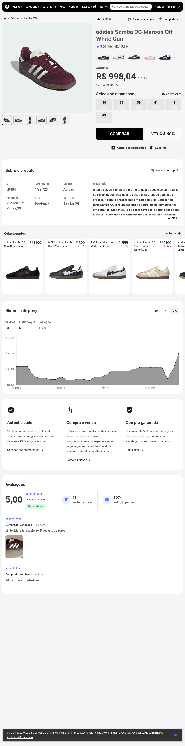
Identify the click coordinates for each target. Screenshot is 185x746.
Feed (63, 6)
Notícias (105, 6)
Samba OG (30, 18)
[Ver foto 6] (65, 120)
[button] (104, 46)
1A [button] (164, 311)
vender (159, 6)
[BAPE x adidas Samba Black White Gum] (134, 57)
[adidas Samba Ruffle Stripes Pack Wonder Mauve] (149, 57)
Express (89, 6)
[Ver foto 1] (7, 120)
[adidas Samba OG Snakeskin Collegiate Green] (103, 57)
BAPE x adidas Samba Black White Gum (60, 244)
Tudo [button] (174, 311)
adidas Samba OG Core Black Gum (14, 244)
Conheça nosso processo (25, 450)
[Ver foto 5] (53, 120)
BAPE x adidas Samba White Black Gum (104, 244)
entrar (174, 7)
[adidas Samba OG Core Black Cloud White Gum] (165, 57)
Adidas (14, 18)
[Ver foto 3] (30, 120)
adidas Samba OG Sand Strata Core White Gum (144, 246)
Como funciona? (78, 460)
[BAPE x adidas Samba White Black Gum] (118, 57)
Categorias (32, 6)
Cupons (73, 6)
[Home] (7, 6)
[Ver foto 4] (41, 120)
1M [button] (156, 311)
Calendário (49, 6)
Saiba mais (135, 450)
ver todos (173, 233)
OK (176, 735)
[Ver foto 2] (18, 120)
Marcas (17, 6)
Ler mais (172, 218)
